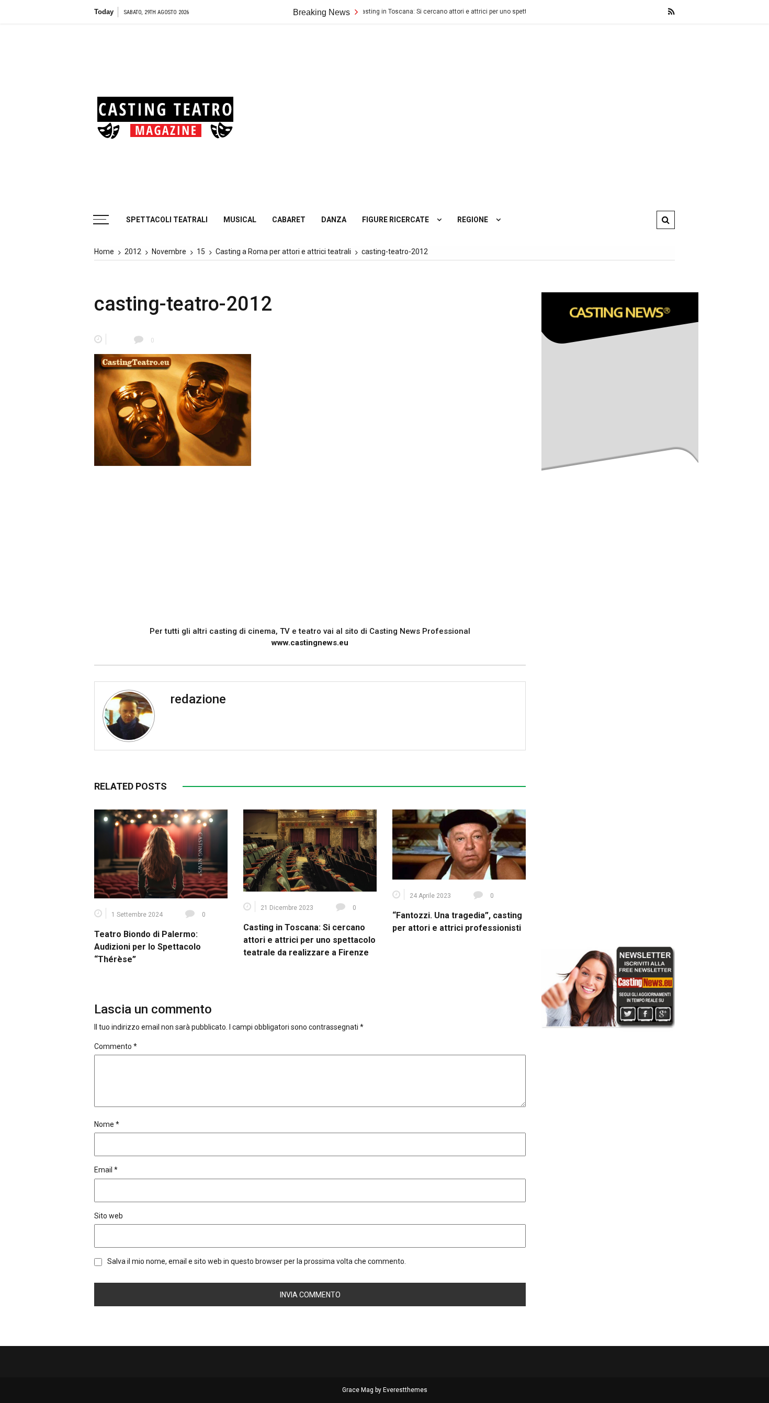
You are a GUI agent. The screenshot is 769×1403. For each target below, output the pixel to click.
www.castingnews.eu (310, 642)
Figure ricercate (395, 219)
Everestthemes (405, 1390)
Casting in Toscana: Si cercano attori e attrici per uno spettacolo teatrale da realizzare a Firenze (451, 11)
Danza (333, 219)
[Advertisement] (484, 112)
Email (106, 1170)
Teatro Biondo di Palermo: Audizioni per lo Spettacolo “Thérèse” (147, 946)
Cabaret (289, 219)
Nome (106, 1124)
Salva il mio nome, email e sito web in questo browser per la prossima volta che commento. (256, 1261)
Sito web (108, 1216)
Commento (115, 1046)
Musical (239, 219)
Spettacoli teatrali (167, 219)
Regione (472, 219)
